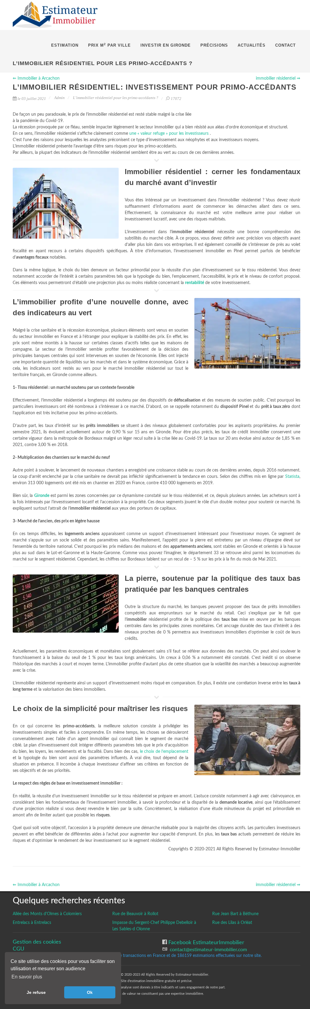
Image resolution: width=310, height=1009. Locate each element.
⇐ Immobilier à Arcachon (36, 78)
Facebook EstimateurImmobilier (205, 942)
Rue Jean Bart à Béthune (235, 914)
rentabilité (194, 283)
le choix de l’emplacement (164, 751)
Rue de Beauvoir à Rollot (135, 914)
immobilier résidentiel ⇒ (278, 78)
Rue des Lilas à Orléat (232, 923)
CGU (18, 948)
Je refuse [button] (36, 992)
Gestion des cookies (37, 941)
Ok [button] (90, 992)
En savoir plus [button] (27, 976)
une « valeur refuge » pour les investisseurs (169, 133)
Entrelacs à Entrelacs (32, 923)
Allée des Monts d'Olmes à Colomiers (47, 914)
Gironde (41, 496)
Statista (292, 477)
